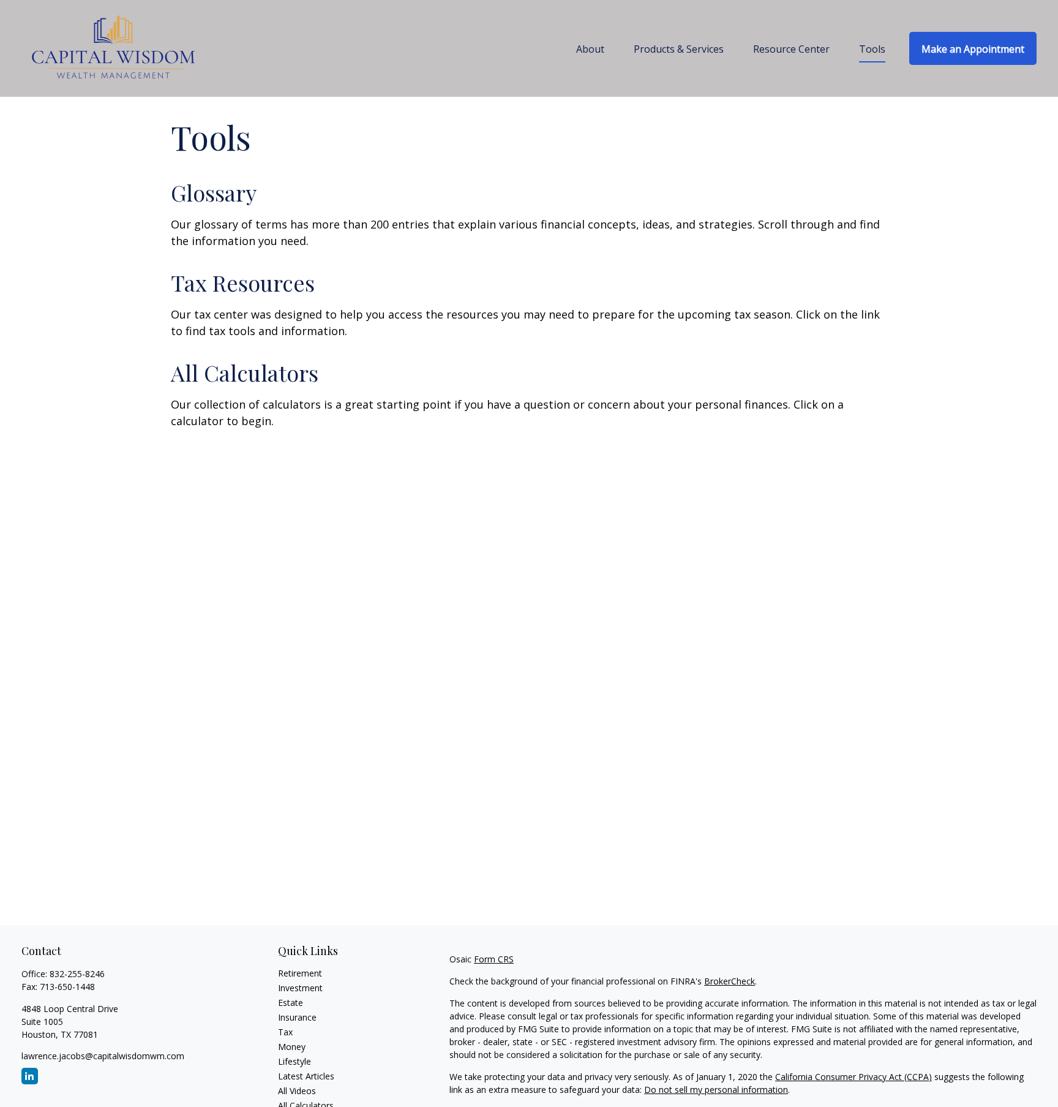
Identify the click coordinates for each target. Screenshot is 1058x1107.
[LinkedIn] (29, 1076)
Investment (300, 988)
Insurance (297, 1017)
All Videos (297, 1091)
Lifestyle (294, 1061)
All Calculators (244, 372)
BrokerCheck (729, 981)
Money (292, 1046)
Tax (285, 1032)
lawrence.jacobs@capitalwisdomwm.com (102, 1056)
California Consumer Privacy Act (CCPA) (853, 1076)
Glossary (214, 192)
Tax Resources (243, 282)
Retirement (300, 973)
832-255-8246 (77, 974)
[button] (590, 48)
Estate (290, 1002)
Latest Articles (306, 1076)
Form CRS (494, 959)
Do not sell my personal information (716, 1089)
